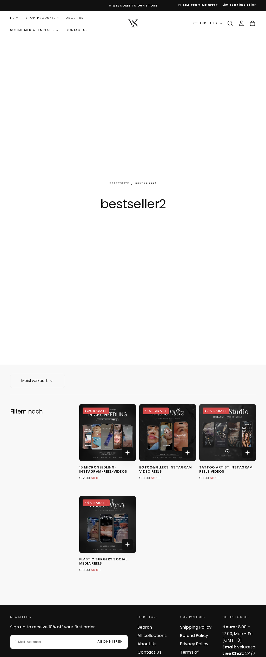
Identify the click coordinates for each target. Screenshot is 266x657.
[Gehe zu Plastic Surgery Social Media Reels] (107, 524)
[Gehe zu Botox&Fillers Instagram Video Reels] (167, 432)
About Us (75, 18)
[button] (230, 23)
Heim (14, 18)
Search (144, 627)
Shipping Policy (195, 627)
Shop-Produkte (40, 18)
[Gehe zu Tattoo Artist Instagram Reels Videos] (227, 432)
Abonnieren (110, 641)
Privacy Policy (194, 644)
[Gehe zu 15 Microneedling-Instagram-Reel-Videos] (107, 432)
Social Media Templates (32, 30)
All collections (152, 636)
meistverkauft (34, 380)
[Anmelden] (241, 23)
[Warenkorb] (252, 23)
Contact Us (76, 30)
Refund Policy (194, 636)
